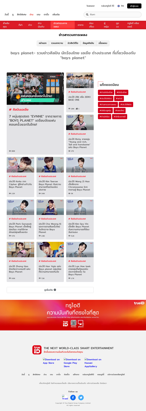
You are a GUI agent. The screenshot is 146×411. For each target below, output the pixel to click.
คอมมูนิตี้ (100, 374)
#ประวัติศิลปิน (125, 104)
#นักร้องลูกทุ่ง (105, 110)
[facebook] (73, 397)
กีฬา (21, 25)
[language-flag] (118, 6)
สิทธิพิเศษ (21, 14)
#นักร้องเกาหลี (119, 116)
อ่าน (31, 14)
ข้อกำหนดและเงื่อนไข (59, 383)
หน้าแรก (42, 43)
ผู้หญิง (106, 24)
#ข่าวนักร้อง (105, 116)
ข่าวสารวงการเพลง (60, 24)
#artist (119, 98)
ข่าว (30, 25)
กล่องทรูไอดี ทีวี (107, 5)
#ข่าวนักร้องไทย (106, 92)
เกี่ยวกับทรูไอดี (44, 383)
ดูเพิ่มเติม (48, 290)
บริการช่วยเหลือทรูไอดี (116, 374)
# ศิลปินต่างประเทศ (77, 91)
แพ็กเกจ (76, 374)
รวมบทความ (57, 43)
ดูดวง (117, 24)
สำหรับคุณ (6, 24)
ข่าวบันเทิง (41, 24)
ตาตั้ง (46, 14)
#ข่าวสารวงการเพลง (108, 104)
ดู (13, 14)
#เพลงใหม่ (119, 110)
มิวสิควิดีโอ (73, 43)
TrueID (13, 5)
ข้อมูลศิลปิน (88, 43)
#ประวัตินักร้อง (106, 98)
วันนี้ (7, 14)
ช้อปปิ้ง (67, 374)
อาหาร (80, 25)
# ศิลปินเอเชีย (19, 109)
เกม (38, 14)
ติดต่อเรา (103, 383)
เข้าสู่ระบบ (134, 6)
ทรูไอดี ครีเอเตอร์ (133, 24)
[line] (65, 397)
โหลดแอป (91, 5)
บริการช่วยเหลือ (93, 383)
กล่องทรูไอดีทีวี (88, 374)
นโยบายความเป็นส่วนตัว (77, 383)
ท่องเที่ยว (91, 24)
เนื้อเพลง (103, 43)
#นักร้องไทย (122, 92)
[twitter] (81, 397)
